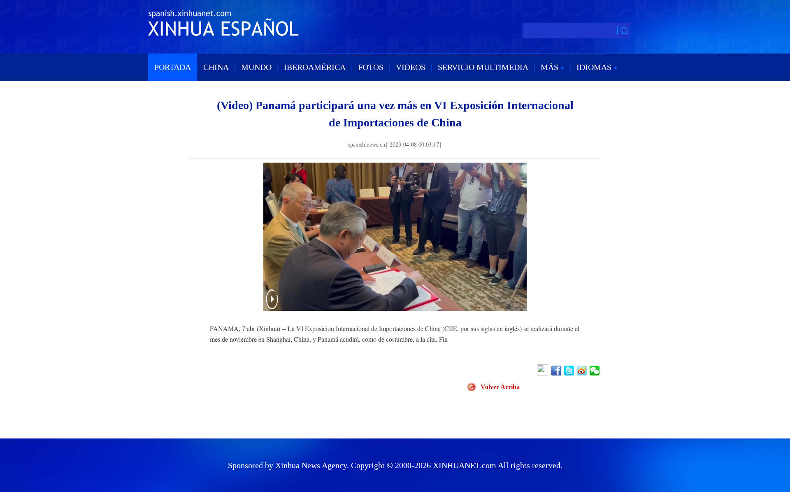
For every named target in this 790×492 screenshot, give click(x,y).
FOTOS (370, 67)
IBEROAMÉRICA (315, 67)
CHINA (216, 67)
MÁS (550, 67)
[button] (272, 304)
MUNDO (256, 67)
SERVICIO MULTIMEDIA (483, 67)
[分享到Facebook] (556, 370)
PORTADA (172, 67)
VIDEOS (410, 67)
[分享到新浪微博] (582, 370)
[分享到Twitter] (569, 370)
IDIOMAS (594, 67)
